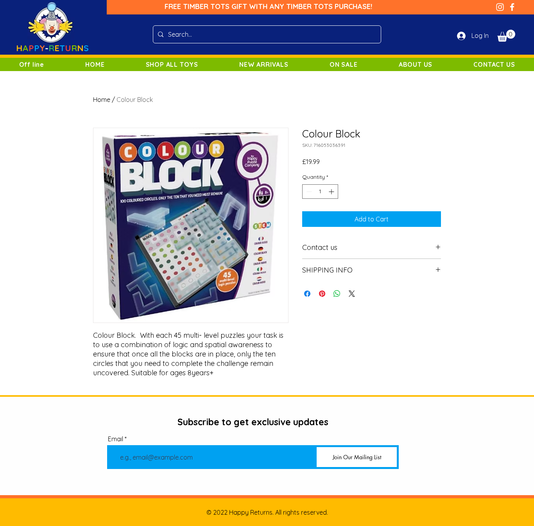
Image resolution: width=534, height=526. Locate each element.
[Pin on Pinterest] (322, 293)
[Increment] (332, 191)
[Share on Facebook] (307, 293)
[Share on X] (352, 293)
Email (115, 439)
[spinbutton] (320, 191)
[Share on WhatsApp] (337, 293)
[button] (506, 36)
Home (101, 99)
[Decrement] (308, 191)
